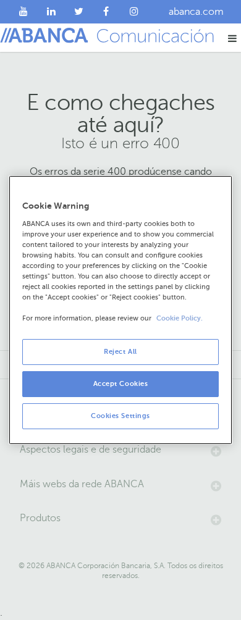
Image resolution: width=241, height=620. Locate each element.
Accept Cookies (120, 384)
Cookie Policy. (179, 318)
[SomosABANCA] (106, 11)
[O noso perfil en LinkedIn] (52, 11)
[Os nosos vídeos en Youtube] (24, 11)
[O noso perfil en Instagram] (134, 11)
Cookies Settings (120, 416)
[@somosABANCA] (79, 11)
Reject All (120, 352)
